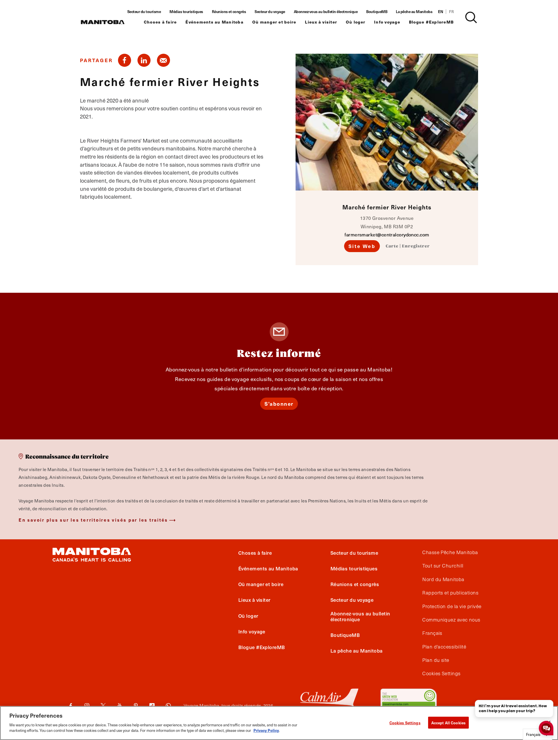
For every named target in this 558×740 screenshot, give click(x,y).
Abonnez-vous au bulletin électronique (326, 11)
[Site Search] (471, 17)
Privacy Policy (266, 730)
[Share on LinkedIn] (144, 60)
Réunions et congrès (229, 11)
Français (432, 633)
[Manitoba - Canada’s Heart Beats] (102, 22)
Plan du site (435, 660)
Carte (392, 246)
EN (440, 11)
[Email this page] (163, 60)
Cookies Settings (405, 722)
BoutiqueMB (376, 11)
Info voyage (387, 21)
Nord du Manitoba (443, 579)
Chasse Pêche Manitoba (450, 552)
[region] (279, 723)
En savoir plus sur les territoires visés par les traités (93, 520)
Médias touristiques (186, 11)
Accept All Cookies (448, 722)
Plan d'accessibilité (444, 647)
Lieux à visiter (321, 21)
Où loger (355, 21)
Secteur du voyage (270, 11)
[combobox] (537, 734)
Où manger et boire (274, 21)
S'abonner (279, 403)
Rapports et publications (450, 593)
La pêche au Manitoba (414, 11)
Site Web (361, 246)
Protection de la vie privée (451, 606)
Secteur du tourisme (144, 11)
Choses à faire (160, 21)
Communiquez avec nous (451, 620)
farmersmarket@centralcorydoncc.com (386, 234)
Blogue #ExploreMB (431, 21)
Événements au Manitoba (214, 21)
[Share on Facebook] (124, 60)
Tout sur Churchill (442, 566)
